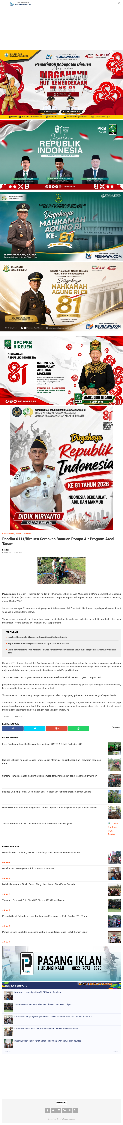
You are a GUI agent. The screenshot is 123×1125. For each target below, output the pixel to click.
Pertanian (27, 534)
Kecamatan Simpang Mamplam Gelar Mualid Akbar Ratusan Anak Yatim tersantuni (53, 1016)
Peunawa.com (8, 534)
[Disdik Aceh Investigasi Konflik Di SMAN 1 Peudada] (114, 873)
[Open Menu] (4, 3)
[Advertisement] (61, 29)
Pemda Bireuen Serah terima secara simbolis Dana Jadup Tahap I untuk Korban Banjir (44, 932)
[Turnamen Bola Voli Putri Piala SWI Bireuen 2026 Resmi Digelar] (114, 905)
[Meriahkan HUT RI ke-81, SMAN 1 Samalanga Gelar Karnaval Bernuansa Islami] (114, 858)
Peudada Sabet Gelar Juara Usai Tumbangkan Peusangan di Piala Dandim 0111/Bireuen (45, 916)
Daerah (18, 534)
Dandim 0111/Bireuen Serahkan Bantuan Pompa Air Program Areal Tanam (58, 541)
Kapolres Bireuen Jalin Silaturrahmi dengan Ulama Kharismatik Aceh (37, 637)
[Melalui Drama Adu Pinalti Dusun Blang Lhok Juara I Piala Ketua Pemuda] (114, 889)
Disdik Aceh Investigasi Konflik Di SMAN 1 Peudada (28, 868)
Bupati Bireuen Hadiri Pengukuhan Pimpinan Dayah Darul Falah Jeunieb (38, 643)
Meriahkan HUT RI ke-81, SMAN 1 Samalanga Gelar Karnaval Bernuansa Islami (41, 852)
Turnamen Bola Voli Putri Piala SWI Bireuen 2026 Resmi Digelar (33, 900)
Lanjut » (115, 1052)
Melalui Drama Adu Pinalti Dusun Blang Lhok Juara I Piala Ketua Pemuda (38, 884)
